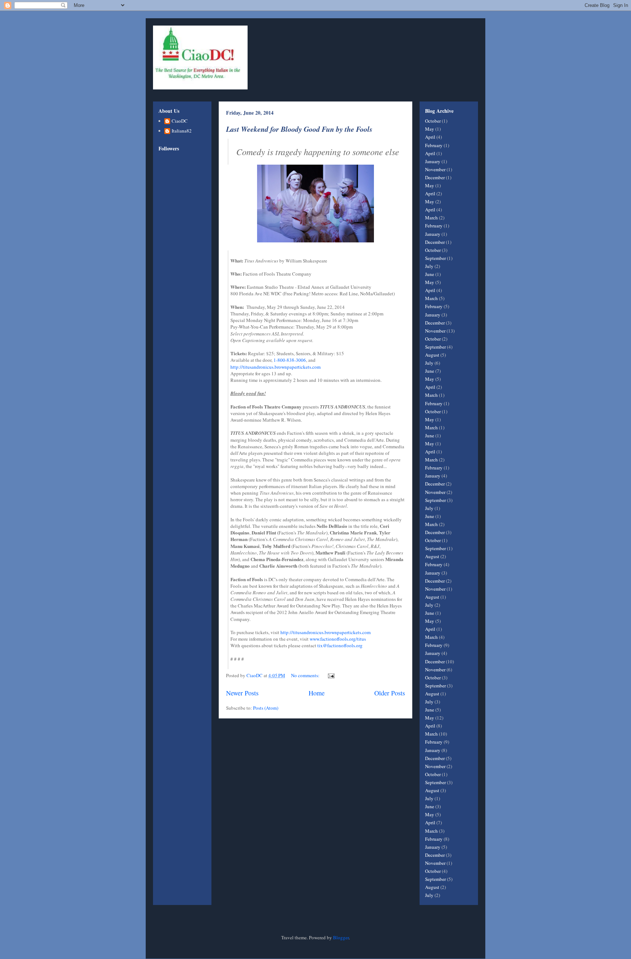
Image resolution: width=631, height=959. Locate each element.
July (429, 266)
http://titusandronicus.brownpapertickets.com (275, 367)
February (434, 145)
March (431, 217)
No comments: (306, 675)
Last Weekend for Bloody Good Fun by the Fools (299, 129)
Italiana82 (182, 131)
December (435, 177)
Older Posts (389, 692)
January (432, 161)
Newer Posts (242, 692)
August (432, 355)
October (433, 121)
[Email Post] (330, 675)
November (435, 169)
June (429, 274)
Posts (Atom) (265, 708)
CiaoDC (180, 121)
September (435, 258)
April (430, 137)
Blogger (341, 937)
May (429, 129)
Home (317, 692)
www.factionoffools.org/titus (338, 639)
